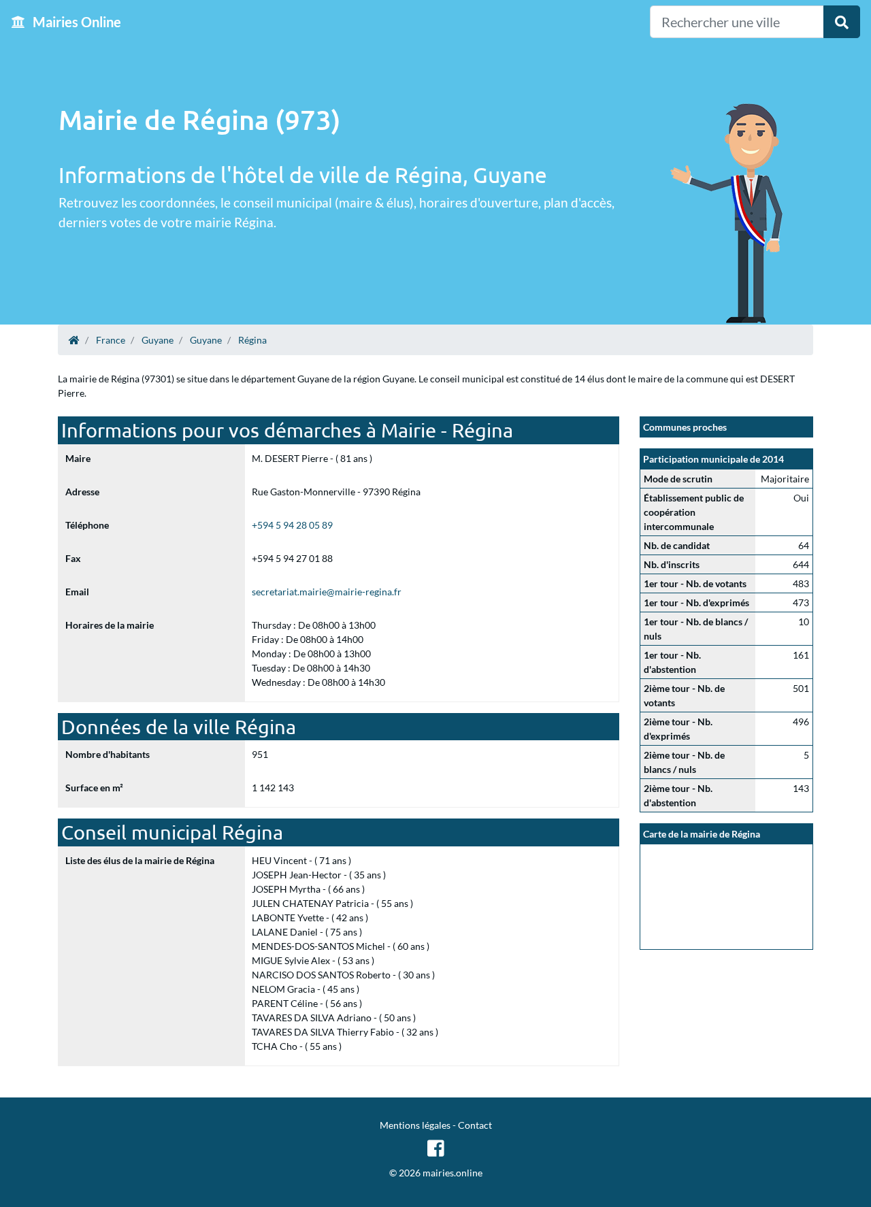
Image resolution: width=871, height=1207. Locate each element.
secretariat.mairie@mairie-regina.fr (326, 591)
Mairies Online (75, 22)
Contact (475, 1125)
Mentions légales (415, 1125)
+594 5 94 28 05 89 (292, 525)
